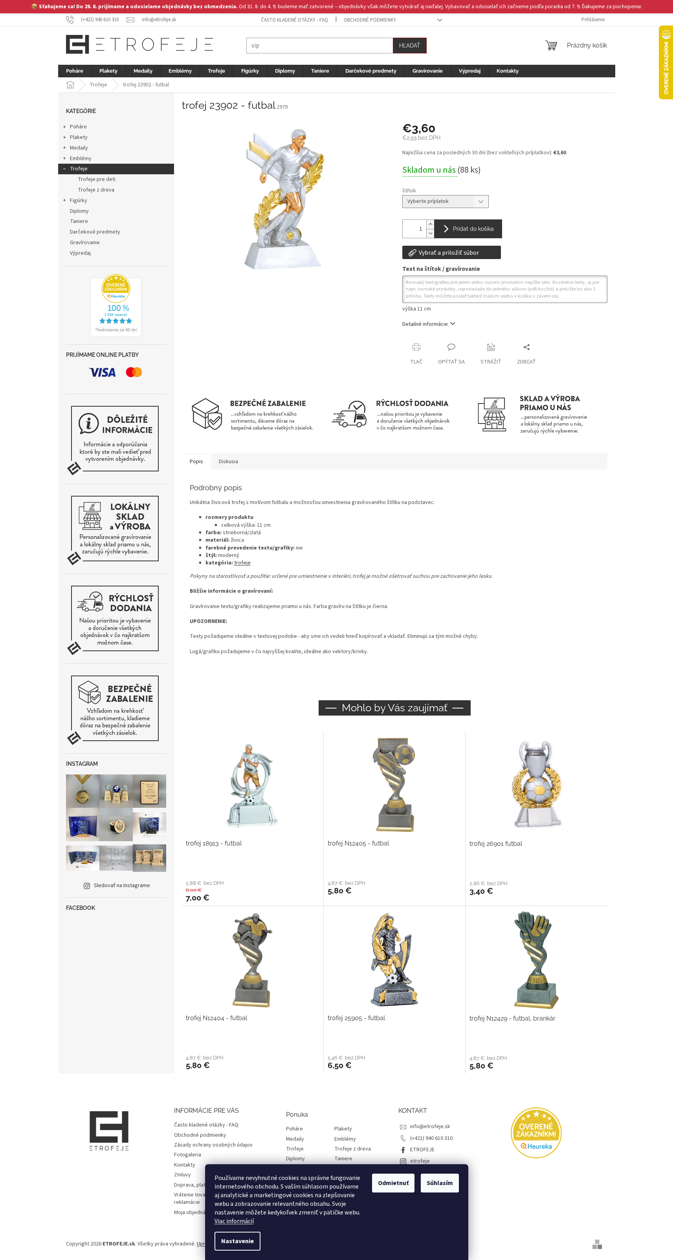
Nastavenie (237, 1241)
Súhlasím (440, 1183)
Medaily (79, 148)
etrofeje (420, 1161)
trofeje (242, 563)
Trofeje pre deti (97, 179)
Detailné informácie (425, 324)
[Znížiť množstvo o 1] (430, 233)
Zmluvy (182, 1175)
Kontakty (184, 1165)
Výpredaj (80, 253)
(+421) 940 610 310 (431, 1138)
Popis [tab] (196, 462)
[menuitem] (74, 71)
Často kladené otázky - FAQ (294, 20)
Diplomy (79, 211)
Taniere (79, 221)
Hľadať (409, 45)
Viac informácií (234, 1221)
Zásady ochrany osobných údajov (213, 1145)
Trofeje (79, 169)
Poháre (78, 127)
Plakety (79, 137)
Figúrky (78, 201)
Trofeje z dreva (96, 190)
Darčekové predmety (95, 232)
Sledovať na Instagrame (122, 885)
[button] (252, 891)
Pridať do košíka (473, 229)
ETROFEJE (422, 1150)
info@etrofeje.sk (430, 1126)
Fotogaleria (187, 1155)
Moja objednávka (194, 1212)
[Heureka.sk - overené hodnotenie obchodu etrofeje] (115, 305)
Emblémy (81, 159)
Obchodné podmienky (370, 20)
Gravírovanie (85, 243)
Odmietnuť (393, 1183)
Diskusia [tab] (228, 462)
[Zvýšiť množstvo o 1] (430, 224)
